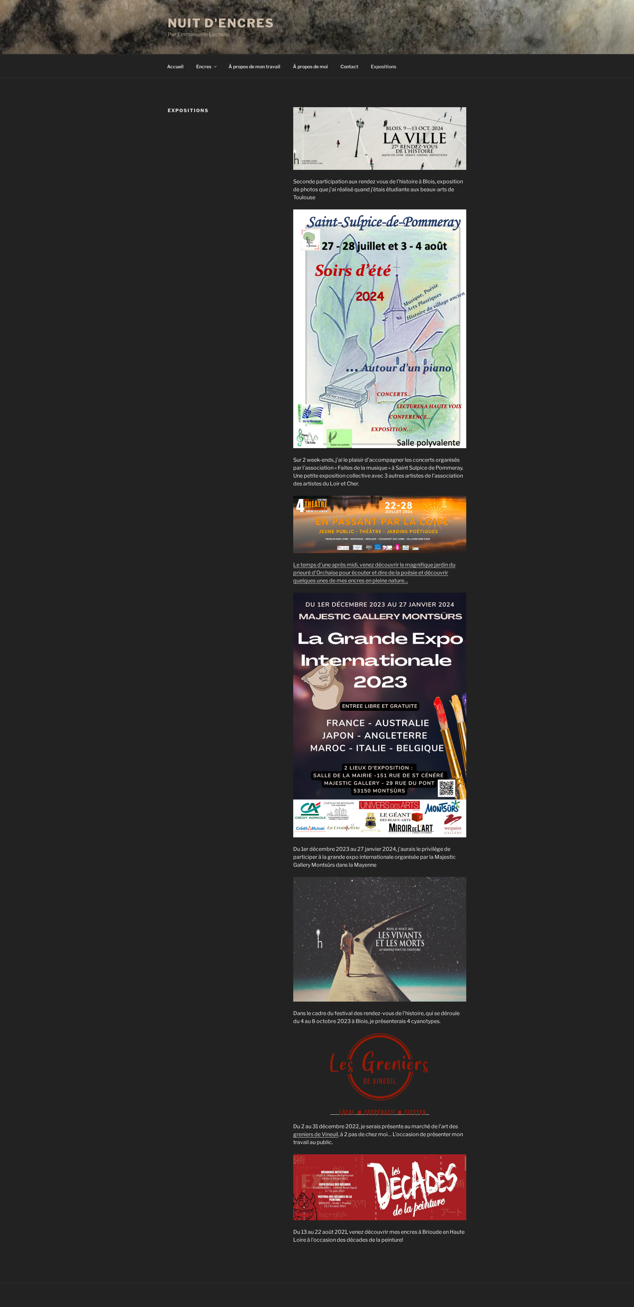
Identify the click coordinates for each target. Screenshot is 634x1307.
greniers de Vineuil (315, 1134)
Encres (203, 66)
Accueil (175, 66)
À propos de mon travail (254, 66)
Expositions (383, 66)
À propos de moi (310, 66)
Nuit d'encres (221, 23)
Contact (349, 66)
